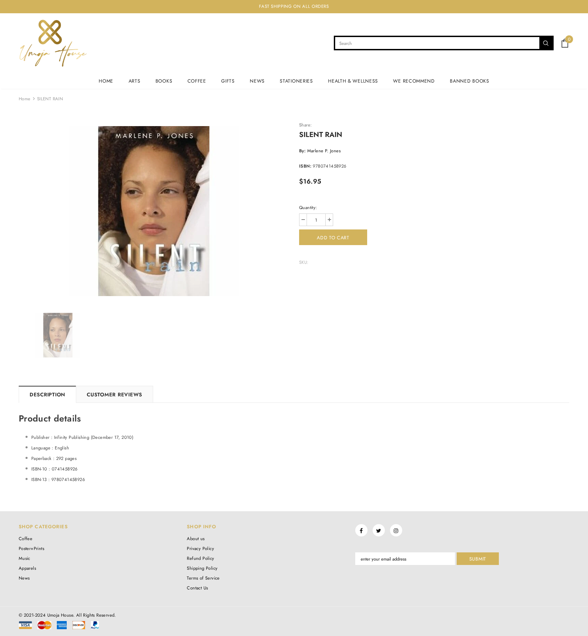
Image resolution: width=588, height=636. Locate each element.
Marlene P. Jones (324, 151)
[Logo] (53, 43)
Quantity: (308, 207)
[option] (153, 211)
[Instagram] (396, 530)
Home (25, 99)
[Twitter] (379, 530)
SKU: (304, 262)
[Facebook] (361, 530)
